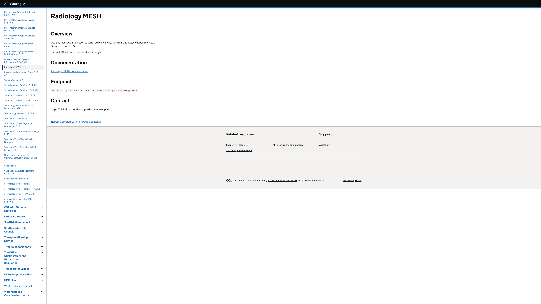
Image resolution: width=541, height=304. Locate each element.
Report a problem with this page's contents (76, 121)
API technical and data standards (288, 145)
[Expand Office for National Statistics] (42, 207)
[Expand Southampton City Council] (42, 228)
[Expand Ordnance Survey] (42, 216)
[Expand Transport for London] (42, 268)
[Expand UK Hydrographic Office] (42, 274)
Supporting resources (237, 145)
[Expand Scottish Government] (42, 222)
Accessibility (325, 145)
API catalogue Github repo (239, 150)
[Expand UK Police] (42, 280)
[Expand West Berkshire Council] (42, 286)
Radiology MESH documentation (69, 71)
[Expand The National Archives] (42, 246)
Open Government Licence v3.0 (281, 180)
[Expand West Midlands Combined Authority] (42, 292)
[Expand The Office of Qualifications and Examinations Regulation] (42, 252)
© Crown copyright (352, 180)
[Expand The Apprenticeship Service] (42, 237)
